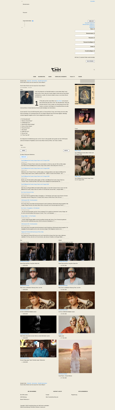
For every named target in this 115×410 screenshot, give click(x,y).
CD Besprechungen (63, 373)
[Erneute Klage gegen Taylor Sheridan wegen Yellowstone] (38, 348)
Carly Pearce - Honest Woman (65, 375)
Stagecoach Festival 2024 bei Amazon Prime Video (32, 231)
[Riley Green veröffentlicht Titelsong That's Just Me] (38, 275)
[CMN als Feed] (93, 81)
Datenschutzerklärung (25, 407)
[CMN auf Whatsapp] (88, 383)
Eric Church (59, 100)
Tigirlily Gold (61, 335)
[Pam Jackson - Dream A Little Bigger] (85, 116)
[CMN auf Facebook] (82, 81)
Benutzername (26, 4)
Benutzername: (89, 33)
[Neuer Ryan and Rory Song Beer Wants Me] (38, 251)
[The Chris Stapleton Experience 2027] (85, 94)
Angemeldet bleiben (27, 20)
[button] (42, 76)
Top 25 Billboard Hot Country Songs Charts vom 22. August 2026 (35, 168)
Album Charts (78, 150)
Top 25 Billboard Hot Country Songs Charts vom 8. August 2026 (35, 184)
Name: (91, 28)
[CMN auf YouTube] (90, 81)
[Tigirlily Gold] (77, 324)
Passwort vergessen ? (90, 22)
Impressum (42, 407)
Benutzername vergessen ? (89, 24)
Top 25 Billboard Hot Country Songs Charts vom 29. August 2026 (35, 160)
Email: (92, 46)
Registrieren (92, 25)
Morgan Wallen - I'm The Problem (28, 216)
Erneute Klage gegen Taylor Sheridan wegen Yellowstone (32, 360)
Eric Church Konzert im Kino (27, 192)
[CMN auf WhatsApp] (87, 81)
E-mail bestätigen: (89, 50)
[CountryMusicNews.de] (56, 69)
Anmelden (23, 156)
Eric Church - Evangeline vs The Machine (30, 208)
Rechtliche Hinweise (35, 407)
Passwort (25, 12)
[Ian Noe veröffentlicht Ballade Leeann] (38, 300)
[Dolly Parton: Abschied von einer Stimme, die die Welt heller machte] (38, 324)
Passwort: (91, 37)
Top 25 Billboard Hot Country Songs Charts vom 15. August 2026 (35, 176)
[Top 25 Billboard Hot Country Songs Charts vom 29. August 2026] (85, 165)
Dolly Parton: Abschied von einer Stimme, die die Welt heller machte (35, 335)
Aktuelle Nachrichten (24, 261)
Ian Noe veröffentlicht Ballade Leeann (28, 311)
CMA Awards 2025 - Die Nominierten (29, 200)
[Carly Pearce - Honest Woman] (75, 356)
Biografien (61, 333)
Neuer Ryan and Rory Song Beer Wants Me (29, 263)
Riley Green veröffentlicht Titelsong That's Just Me (31, 287)
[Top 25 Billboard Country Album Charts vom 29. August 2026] (85, 139)
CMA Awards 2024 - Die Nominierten (29, 224)
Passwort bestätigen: (88, 42)
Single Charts (78, 176)
